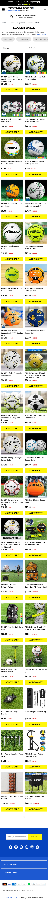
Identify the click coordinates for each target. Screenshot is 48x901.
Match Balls (8, 39)
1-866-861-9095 (12, 898)
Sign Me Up (35, 837)
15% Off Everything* (30, 2)
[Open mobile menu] (3, 9)
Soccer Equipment (17, 23)
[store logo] (21, 8)
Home (3, 23)
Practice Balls (23, 39)
